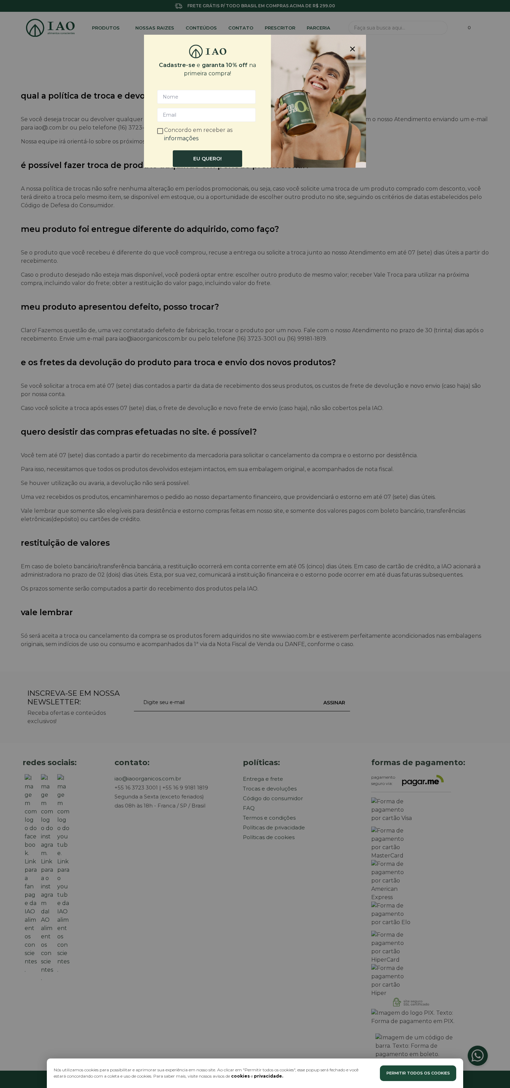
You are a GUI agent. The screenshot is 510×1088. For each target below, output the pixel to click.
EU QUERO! (207, 159)
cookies (240, 1076)
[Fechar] (352, 48)
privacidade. (268, 1076)
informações (181, 138)
